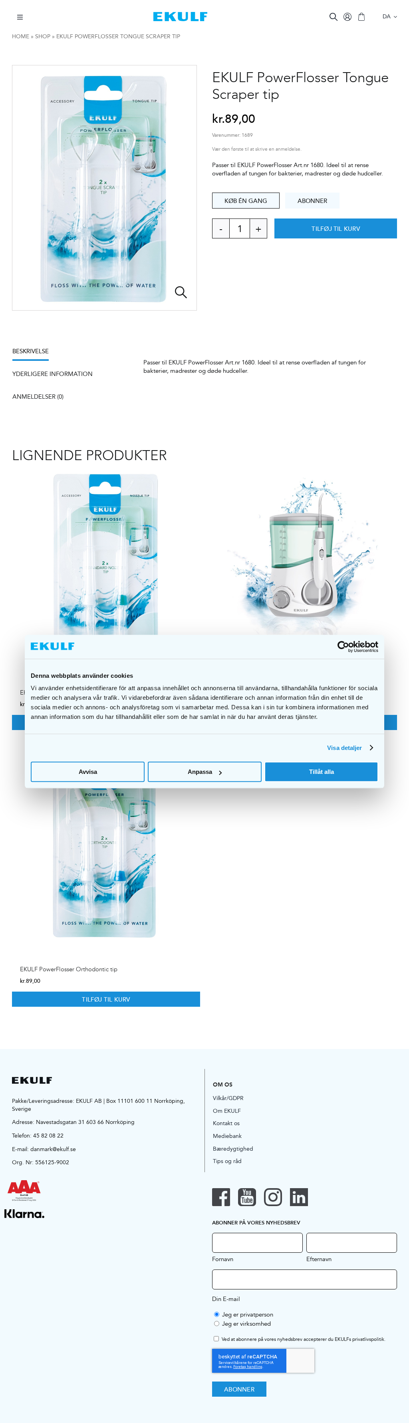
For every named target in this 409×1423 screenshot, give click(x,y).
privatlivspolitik (368, 1339)
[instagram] (273, 1197)
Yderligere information (52, 373)
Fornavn (222, 1258)
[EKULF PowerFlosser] (303, 568)
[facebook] (221, 1197)
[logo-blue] (180, 15)
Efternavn (319, 1258)
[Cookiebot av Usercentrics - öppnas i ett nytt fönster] (343, 647)
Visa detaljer (344, 747)
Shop (42, 36)
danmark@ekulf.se (53, 1149)
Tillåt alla (321, 771)
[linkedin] (299, 1197)
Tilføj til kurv (335, 228)
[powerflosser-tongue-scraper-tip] (104, 188)
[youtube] (247, 1197)
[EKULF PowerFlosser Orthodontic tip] (106, 845)
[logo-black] (32, 1079)
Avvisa (88, 771)
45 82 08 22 (48, 1135)
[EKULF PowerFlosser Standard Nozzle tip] (106, 568)
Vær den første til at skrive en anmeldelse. (257, 149)
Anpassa (200, 771)
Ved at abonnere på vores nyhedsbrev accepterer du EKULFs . (303, 1339)
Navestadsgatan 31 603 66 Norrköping (85, 1122)
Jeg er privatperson (247, 1314)
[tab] (34, 353)
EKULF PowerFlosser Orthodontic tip (68, 969)
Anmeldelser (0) (38, 396)
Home (20, 36)
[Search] (334, 16)
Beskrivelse (30, 351)
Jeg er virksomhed (246, 1323)
